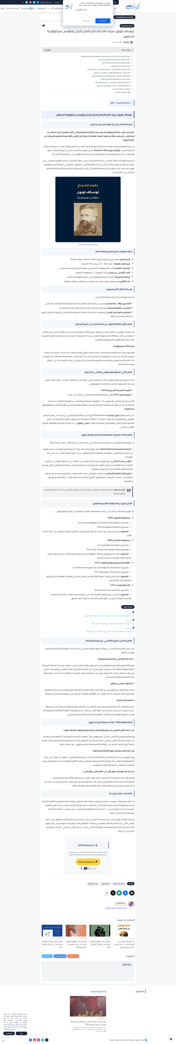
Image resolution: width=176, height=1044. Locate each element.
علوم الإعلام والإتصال (28, 8)
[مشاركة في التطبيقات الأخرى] (106, 892)
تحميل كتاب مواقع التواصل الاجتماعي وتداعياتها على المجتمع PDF (108, 631)
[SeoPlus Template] (146, 1040)
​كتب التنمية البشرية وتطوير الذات (62, 8)
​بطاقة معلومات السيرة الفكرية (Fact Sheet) (116, 62)
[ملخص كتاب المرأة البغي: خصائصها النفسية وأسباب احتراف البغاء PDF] (88, 1006)
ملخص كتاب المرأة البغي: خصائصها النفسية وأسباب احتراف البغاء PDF (88, 1023)
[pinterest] (30, 2)
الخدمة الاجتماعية (13, 8)
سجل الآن (103, 21)
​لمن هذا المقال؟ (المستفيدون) (120, 66)
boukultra (126, 42)
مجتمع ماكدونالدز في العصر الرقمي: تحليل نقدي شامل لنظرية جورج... (107, 615)
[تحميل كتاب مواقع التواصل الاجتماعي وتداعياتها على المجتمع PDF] (76, 931)
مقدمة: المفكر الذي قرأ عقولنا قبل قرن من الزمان (114, 59)
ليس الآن (86, 21)
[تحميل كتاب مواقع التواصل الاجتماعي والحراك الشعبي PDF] (100, 931)
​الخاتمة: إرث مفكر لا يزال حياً (121, 88)
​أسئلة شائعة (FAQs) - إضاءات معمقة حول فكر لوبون (113, 85)
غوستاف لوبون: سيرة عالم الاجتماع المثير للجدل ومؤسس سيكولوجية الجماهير (105, 56)
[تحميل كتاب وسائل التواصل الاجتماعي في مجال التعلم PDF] (52, 931)
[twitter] (46, 1039)
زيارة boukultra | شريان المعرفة (116, 907)
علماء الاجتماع (105, 883)
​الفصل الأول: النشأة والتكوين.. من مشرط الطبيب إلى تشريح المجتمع (108, 69)
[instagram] (34, 1039)
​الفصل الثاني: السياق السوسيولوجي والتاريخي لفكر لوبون (112, 72)
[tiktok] (22, 2)
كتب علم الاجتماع (93, 883)
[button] (125, 892)
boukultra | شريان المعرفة (118, 1039)
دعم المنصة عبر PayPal (86, 861)
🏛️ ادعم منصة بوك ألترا (122, 92)
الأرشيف (57, 2)
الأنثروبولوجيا (41, 8)
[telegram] (34, 2)
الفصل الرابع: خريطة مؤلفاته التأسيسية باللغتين (115, 79)
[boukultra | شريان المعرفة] (133, 6)
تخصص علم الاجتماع (127, 25)
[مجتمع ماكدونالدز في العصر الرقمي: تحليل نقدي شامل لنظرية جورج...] (124, 931)
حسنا (21, 1033)
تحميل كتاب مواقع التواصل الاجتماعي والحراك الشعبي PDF (111, 623)
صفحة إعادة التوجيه (46, 2)
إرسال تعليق (127, 964)
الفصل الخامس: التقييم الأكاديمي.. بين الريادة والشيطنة (112, 82)
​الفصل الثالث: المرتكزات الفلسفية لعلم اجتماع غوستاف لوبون (111, 75)
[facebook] (38, 2)
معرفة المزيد (9, 1033)
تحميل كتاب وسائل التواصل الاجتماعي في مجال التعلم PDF (52, 944)
